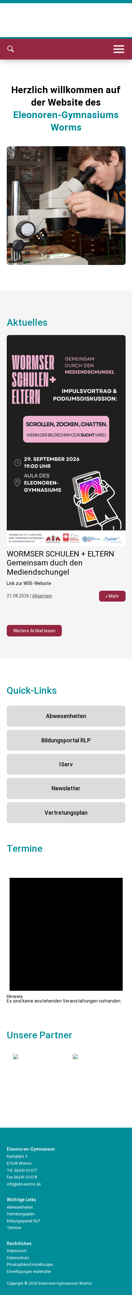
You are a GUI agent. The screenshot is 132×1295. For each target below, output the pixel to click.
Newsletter (66, 788)
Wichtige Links (21, 1199)
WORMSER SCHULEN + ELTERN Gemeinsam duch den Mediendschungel (60, 563)
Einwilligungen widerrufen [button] (29, 1271)
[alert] (66, 933)
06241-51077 (25, 1170)
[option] (66, 472)
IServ (66, 764)
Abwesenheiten (66, 716)
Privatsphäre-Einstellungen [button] (30, 1264)
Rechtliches (19, 1243)
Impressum (17, 1251)
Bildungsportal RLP (66, 740)
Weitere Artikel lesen (34, 630)
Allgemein (42, 595)
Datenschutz (18, 1258)
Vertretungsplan (66, 812)
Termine (14, 1228)
